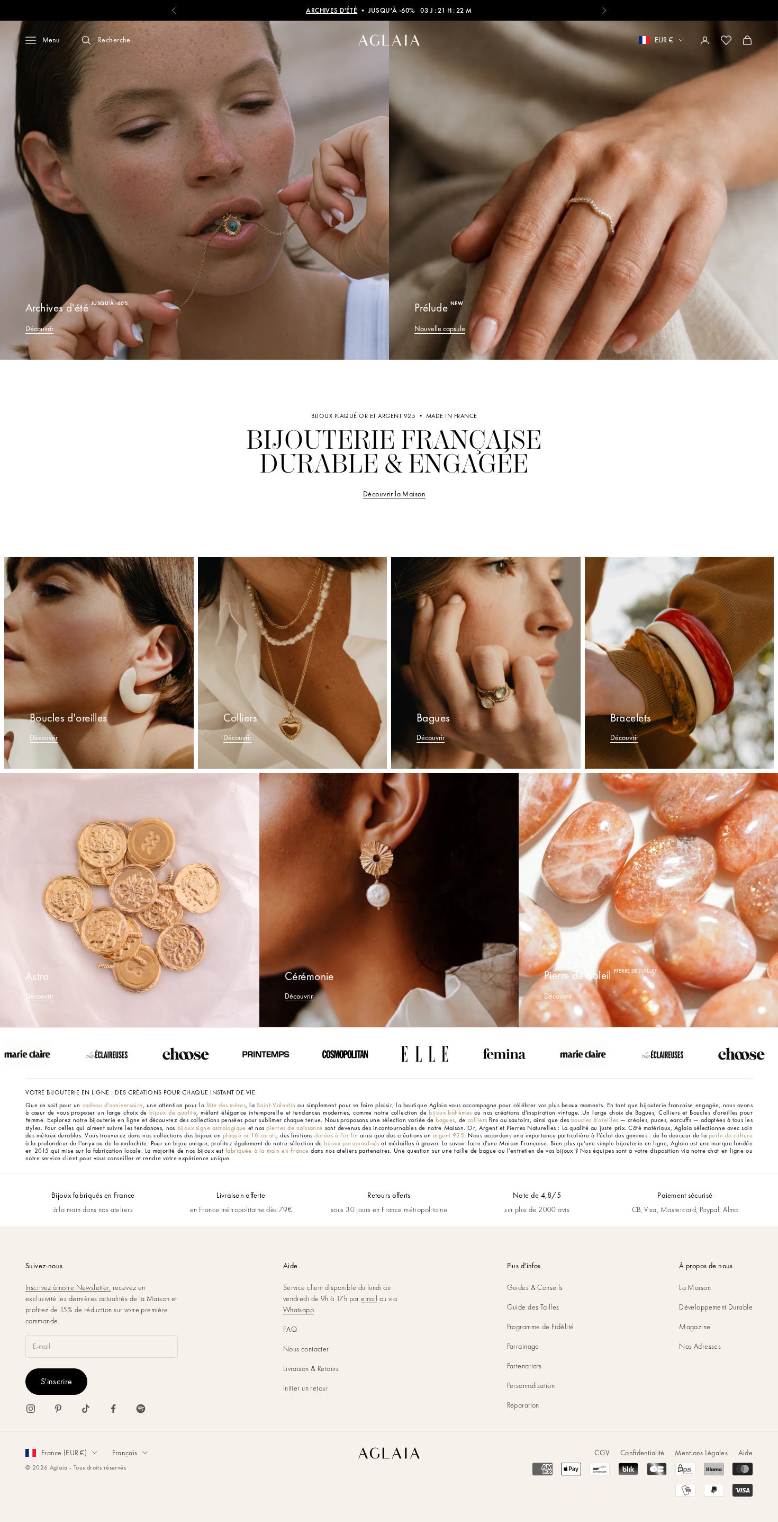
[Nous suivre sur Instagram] (30, 1408)
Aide (745, 1452)
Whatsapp (298, 1309)
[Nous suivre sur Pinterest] (58, 1408)
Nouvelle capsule (439, 328)
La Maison (695, 1287)
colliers (477, 1120)
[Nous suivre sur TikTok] (85, 1408)
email (369, 1298)
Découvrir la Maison (394, 494)
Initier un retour (305, 1388)
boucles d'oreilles (595, 1120)
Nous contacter (306, 1349)
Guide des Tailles (533, 1307)
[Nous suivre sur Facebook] (113, 1408)
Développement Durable (716, 1307)
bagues (445, 1120)
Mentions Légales (701, 1452)
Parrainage (523, 1346)
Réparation (523, 1405)
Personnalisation (531, 1385)
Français (124, 1452)
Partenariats (524, 1365)
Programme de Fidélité (540, 1326)
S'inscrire (56, 1381)
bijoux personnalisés (351, 1143)
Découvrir (39, 328)
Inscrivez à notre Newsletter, (68, 1287)
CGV (602, 1452)
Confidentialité (642, 1452)
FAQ (290, 1329)
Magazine (694, 1326)
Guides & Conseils (535, 1287)
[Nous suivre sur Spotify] (140, 1408)
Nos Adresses (700, 1346)
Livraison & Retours (311, 1368)
